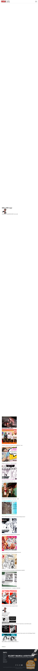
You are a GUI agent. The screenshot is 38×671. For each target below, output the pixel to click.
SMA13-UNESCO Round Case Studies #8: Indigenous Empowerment (13, 516)
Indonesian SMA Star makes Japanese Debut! (10, 605)
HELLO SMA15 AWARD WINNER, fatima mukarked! (11, 534)
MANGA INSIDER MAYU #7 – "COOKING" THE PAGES (11, 588)
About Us (4, 654)
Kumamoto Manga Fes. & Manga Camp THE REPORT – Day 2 (12, 445)
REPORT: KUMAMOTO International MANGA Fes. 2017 (11, 552)
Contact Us (5, 656)
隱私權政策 (4, 659)
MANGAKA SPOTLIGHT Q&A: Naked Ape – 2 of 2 (10, 498)
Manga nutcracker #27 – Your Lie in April (9, 463)
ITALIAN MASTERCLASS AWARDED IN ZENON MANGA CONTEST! (13, 570)
